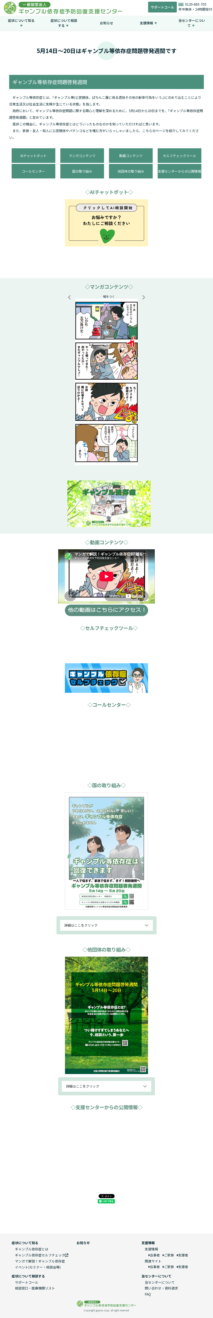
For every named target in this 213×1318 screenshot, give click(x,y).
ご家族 (169, 1254)
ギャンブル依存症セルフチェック (40, 1254)
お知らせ (106, 22)
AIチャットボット (33, 155)
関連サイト (153, 1261)
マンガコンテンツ (82, 155)
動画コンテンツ (130, 155)
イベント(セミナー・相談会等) (38, 1267)
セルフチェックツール (179, 155)
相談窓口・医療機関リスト (35, 1288)
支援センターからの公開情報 (179, 171)
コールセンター (33, 171)
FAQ (148, 1294)
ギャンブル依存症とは (31, 1248)
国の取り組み (82, 171)
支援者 (183, 1254)
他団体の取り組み (131, 171)
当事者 (155, 1254)
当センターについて (160, 1282)
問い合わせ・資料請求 (161, 1288)
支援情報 (151, 1248)
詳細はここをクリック (81, 925)
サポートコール (162, 7)
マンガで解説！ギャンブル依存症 (40, 1261)
